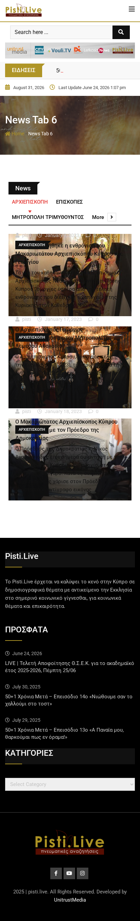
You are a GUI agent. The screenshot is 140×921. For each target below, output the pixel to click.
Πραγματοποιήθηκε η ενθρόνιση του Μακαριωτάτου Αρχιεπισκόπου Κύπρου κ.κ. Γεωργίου (69, 253)
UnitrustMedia (70, 900)
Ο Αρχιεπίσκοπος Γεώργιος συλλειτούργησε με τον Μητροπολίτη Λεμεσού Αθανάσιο (62, 337)
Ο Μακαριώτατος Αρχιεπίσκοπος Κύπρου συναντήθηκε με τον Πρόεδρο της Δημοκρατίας (66, 430)
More (98, 217)
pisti (26, 235)
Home (17, 133)
